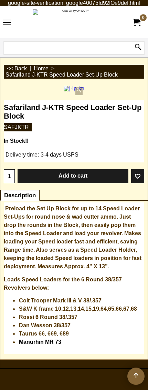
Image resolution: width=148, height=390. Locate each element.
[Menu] (7, 22)
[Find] (138, 47)
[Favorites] (137, 176)
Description (20, 195)
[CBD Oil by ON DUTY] (73, 22)
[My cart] (136, 22)
